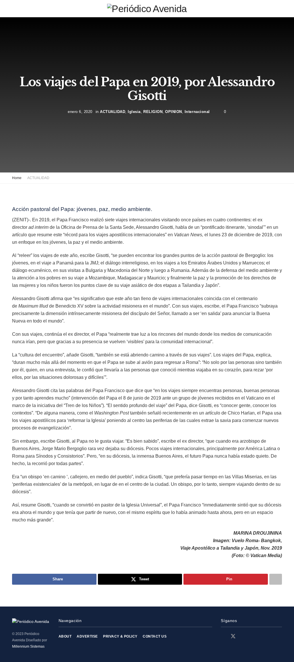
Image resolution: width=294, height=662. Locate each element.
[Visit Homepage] (147, 9)
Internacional (197, 111)
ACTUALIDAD (112, 111)
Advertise (87, 636)
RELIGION (153, 111)
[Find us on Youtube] (253, 636)
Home (17, 178)
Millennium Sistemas (28, 646)
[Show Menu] (14, 8)
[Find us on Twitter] (233, 636)
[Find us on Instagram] (243, 636)
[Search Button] (279, 8)
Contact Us (155, 636)
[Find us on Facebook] (223, 636)
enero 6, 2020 (80, 111)
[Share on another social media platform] (275, 579)
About (65, 636)
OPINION (173, 111)
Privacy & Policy (120, 636)
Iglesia (134, 111)
